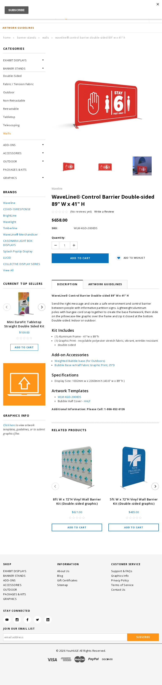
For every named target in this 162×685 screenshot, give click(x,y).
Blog (60, 576)
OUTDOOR (10, 161)
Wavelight (9, 222)
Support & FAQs (121, 571)
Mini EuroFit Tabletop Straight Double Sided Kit (24, 324)
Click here (9, 425)
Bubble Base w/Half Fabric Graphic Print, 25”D (85, 365)
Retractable (11, 109)
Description (67, 284)
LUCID (7, 258)
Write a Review (104, 211)
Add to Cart (24, 347)
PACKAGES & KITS (15, 169)
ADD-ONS (9, 145)
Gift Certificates (67, 580)
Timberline (10, 228)
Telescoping (11, 125)
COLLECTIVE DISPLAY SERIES (21, 264)
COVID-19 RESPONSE (17, 209)
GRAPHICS (10, 178)
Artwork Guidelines (105, 284)
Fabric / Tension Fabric (18, 84)
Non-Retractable (14, 100)
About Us (63, 571)
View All (8, 270)
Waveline (9, 203)
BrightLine (10, 215)
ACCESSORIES (12, 153)
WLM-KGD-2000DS (69, 397)
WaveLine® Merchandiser (20, 234)
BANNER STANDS (26, 37)
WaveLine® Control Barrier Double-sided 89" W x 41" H (90, 37)
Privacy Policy (120, 580)
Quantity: (58, 237)
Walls (45, 37)
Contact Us (118, 589)
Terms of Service (122, 585)
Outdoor (9, 92)
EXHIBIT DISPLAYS (15, 60)
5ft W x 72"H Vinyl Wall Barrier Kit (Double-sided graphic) (134, 501)
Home (7, 37)
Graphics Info (120, 576)
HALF (87, 401)
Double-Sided (12, 76)
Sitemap (62, 585)
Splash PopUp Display (17, 251)
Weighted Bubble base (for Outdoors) (80, 361)
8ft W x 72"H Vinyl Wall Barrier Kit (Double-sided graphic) (77, 501)
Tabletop (9, 117)
